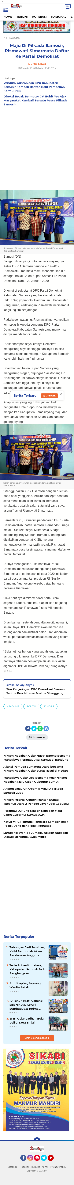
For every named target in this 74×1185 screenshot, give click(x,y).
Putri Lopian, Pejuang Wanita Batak (25, 985)
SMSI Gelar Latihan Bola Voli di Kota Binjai (26, 1020)
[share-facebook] (28, 728)
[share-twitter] (34, 728)
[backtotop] (37, 1140)
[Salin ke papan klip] (46, 728)
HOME (7, 16)
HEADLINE (13, 706)
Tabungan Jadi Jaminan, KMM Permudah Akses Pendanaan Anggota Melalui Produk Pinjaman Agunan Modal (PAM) (27, 951)
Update (50, 395)
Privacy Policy (58, 1166)
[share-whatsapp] (40, 728)
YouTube (53, 1162)
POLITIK (31, 706)
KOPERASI (39, 16)
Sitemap (12, 1166)
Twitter (45, 1162)
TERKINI (22, 16)
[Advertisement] (37, 147)
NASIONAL (58, 16)
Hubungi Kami (39, 1166)
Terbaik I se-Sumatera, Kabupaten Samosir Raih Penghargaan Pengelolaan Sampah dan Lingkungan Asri (27, 969)
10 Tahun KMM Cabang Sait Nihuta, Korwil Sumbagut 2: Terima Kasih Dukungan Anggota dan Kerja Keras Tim (27, 1005)
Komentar (39, 737)
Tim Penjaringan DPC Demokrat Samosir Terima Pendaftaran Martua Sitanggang (35, 691)
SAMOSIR (48, 706)
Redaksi (24, 1166)
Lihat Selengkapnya (36, 1037)
